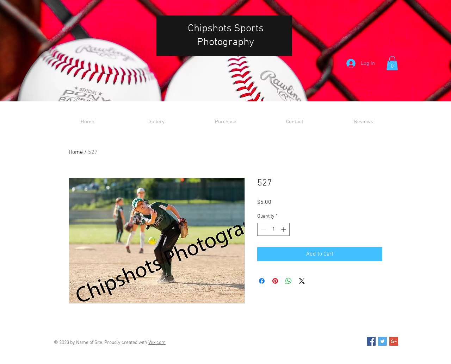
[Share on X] (302, 281)
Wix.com (157, 343)
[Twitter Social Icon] (382, 341)
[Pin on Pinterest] (275, 281)
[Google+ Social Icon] (393, 341)
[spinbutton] (273, 229)
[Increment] (284, 229)
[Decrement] (262, 229)
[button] (392, 63)
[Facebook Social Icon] (371, 341)
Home (76, 152)
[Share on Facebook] (262, 281)
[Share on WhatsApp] (288, 281)
